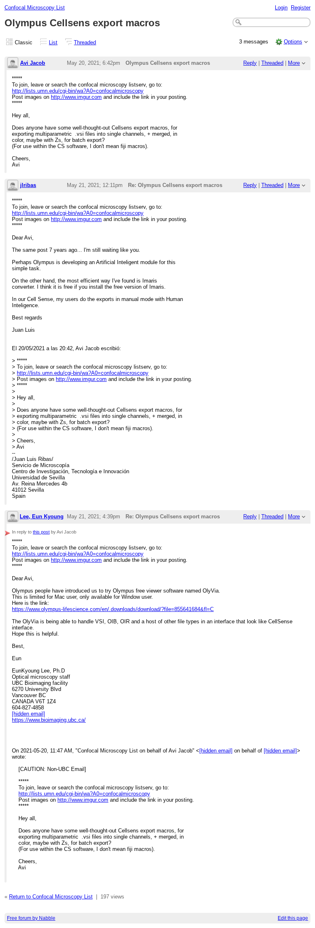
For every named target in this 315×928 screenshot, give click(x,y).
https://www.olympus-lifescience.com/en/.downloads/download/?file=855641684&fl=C (113, 609)
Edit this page (293, 918)
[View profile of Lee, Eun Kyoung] (12, 517)
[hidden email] (28, 714)
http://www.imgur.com (76, 97)
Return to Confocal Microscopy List (51, 897)
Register (300, 8)
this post (41, 531)
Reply (250, 63)
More (294, 63)
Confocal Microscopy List (35, 8)
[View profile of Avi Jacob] (12, 63)
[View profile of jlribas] (12, 186)
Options (293, 42)
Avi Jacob (32, 63)
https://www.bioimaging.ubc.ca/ (49, 720)
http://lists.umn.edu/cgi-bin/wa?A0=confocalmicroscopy (78, 91)
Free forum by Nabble (31, 918)
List (53, 42)
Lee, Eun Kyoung (42, 516)
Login (281, 8)
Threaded (85, 42)
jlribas (28, 185)
